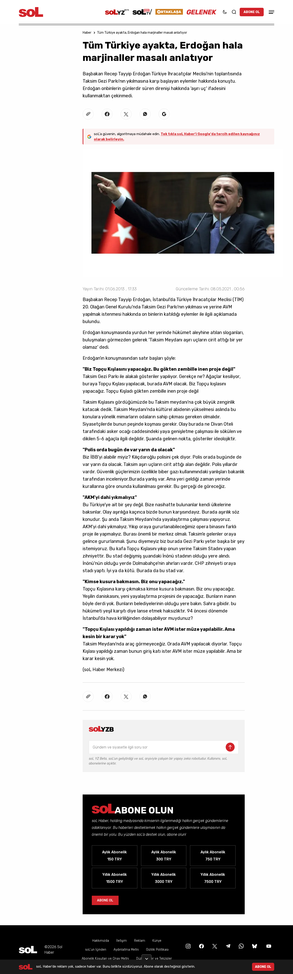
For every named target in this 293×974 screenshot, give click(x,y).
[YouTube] (268, 946)
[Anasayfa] (28, 949)
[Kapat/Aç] (146, 957)
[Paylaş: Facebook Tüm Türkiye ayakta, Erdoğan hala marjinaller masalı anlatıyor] (107, 114)
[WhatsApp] (241, 946)
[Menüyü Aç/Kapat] (270, 12)
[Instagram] (188, 946)
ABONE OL (252, 12)
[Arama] (234, 11)
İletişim (121, 941)
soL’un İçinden (95, 950)
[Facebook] (201, 946)
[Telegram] (228, 946)
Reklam (139, 941)
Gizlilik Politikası (157, 950)
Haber (87, 33)
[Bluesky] (254, 946)
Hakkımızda (100, 941)
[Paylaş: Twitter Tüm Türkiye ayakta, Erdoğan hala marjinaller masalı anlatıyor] (126, 114)
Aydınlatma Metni (126, 950)
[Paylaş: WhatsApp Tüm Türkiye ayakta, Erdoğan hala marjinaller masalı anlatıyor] (145, 114)
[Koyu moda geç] (224, 11)
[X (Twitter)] (214, 946)
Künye (156, 941)
